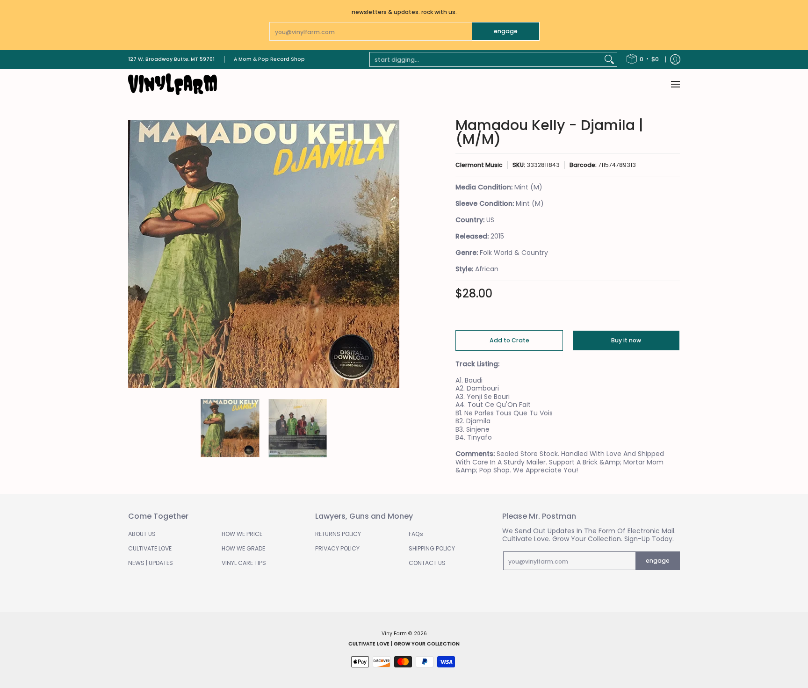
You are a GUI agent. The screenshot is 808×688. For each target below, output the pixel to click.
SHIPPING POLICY (432, 548)
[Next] (392, 254)
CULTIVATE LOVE (150, 548)
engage (506, 31)
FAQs (416, 534)
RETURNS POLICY (338, 534)
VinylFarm (394, 633)
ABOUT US (142, 534)
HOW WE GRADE (243, 548)
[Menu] (675, 84)
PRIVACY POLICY (337, 548)
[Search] (609, 59)
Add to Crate (509, 340)
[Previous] (134, 254)
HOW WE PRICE (242, 534)
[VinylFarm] (172, 84)
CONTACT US (427, 563)
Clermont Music (479, 165)
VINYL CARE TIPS (244, 563)
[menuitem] (643, 59)
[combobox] (486, 59)
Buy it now (626, 340)
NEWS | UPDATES (150, 563)
